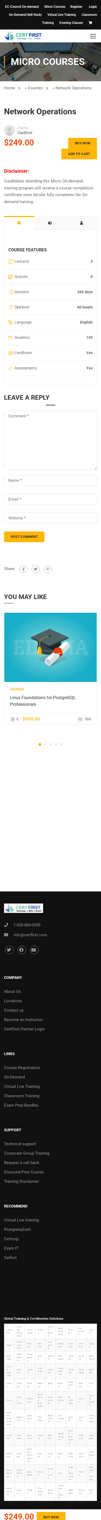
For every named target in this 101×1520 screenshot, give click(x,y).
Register (76, 7)
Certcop (11, 1238)
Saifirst (10, 1257)
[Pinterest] (48, 569)
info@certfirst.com (30, 934)
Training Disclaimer (21, 1181)
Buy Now (82, 143)
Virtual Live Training (61, 15)
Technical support (20, 1143)
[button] (40, 744)
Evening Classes (71, 23)
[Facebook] (23, 569)
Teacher (23, 128)
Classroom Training (21, 1095)
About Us (12, 991)
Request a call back (21, 1162)
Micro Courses (54, 7)
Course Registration (22, 1067)
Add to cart (79, 154)
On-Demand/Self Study (25, 15)
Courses (35, 88)
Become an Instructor (23, 1019)
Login (93, 7)
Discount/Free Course (24, 1172)
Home (9, 88)
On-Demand (14, 1077)
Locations (13, 1000)
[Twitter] (36, 569)
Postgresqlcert (17, 1229)
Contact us (14, 1010)
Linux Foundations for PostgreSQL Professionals (43, 701)
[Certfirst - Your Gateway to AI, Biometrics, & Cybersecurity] (23, 36)
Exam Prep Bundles (21, 1105)
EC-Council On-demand (22, 7)
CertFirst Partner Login (24, 1029)
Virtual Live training (21, 1220)
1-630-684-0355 (26, 925)
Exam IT (11, 1248)
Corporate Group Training (26, 1153)
